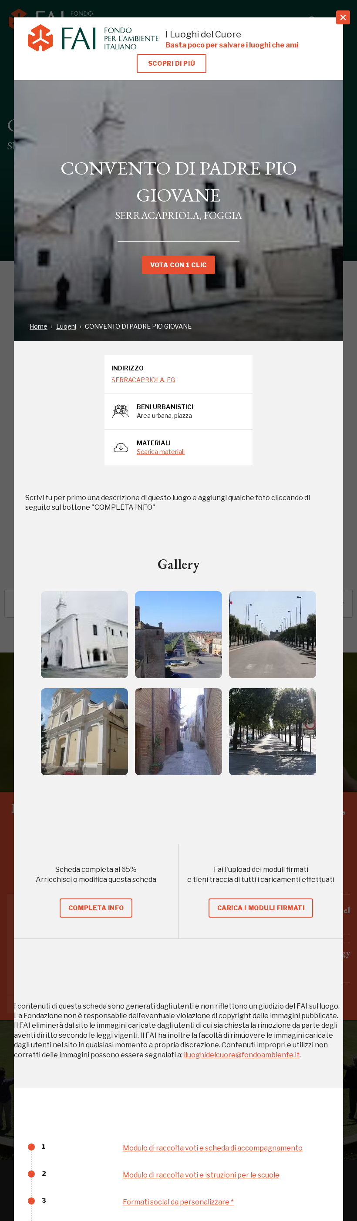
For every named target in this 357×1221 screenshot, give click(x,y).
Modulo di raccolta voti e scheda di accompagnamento (213, 1148)
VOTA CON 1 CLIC (178, 265)
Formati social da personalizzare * (178, 1202)
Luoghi (66, 326)
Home (38, 326)
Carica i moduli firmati (261, 908)
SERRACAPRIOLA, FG (143, 379)
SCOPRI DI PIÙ (171, 63)
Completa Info (96, 908)
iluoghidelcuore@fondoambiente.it (242, 1055)
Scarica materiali (161, 451)
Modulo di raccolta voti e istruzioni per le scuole (201, 1175)
